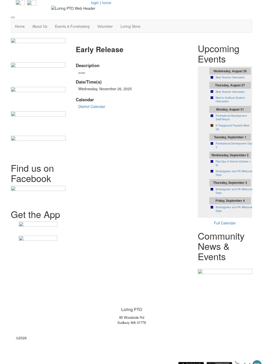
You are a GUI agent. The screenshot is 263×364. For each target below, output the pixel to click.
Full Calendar (225, 222)
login (95, 2)
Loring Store (130, 26)
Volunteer (105, 26)
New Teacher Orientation (230, 77)
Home (20, 26)
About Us (39, 26)
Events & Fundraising (72, 26)
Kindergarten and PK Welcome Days (234, 173)
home (106, 2)
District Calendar (91, 106)
